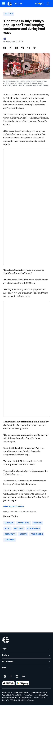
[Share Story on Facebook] (4, 48)
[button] (3, 3)
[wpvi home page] (5, 640)
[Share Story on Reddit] (16, 48)
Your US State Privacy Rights (12, 695)
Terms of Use (28, 695)
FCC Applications (25, 697)
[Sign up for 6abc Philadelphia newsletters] (23, 676)
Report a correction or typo (13, 506)
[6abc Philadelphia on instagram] (17, 676)
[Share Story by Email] (28, 48)
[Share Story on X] (10, 48)
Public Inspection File (9, 697)
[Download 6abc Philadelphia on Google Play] (22, 683)
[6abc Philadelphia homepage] (9, 4)
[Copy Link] (34, 48)
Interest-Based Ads (41, 695)
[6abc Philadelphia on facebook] (4, 676)
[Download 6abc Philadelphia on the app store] (8, 683)
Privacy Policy (7, 692)
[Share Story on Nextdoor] (22, 48)
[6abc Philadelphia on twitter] (11, 676)
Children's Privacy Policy (38, 692)
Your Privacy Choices (21, 692)
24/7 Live (18, 3)
